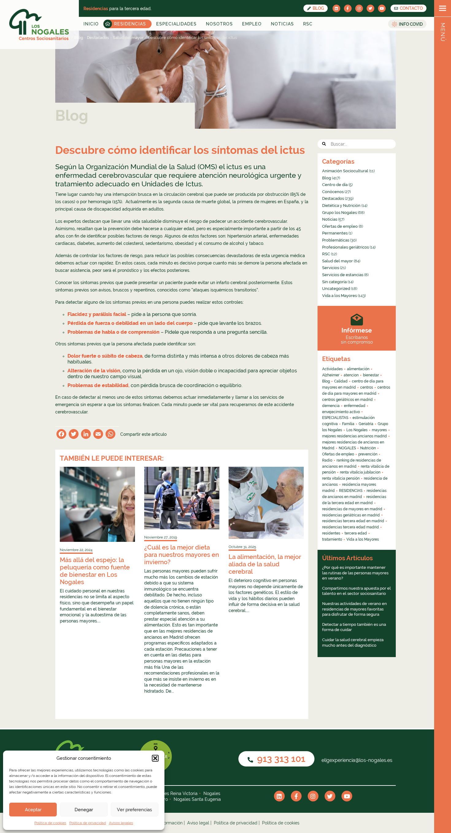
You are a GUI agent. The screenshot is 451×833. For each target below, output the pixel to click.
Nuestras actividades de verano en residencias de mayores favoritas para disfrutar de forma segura (354, 609)
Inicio (91, 23)
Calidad (341, 381)
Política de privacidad (87, 823)
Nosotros (219, 23)
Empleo (252, 23)
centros (366, 387)
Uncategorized (336, 288)
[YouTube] (382, 8)
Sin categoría (334, 282)
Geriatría (366, 424)
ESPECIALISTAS (335, 418)
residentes (331, 533)
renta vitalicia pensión (341, 478)
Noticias (282, 23)
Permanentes (335, 233)
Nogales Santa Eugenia (197, 799)
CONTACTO (411, 8)
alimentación (358, 369)
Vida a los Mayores (339, 295)
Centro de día (335, 184)
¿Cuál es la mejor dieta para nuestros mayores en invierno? (181, 555)
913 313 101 (280, 758)
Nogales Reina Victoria (175, 793)
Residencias (130, 23)
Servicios (330, 267)
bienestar (371, 375)
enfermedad (354, 406)
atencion (351, 375)
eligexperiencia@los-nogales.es (356, 760)
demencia (331, 406)
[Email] (98, 434)
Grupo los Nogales (339, 212)
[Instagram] (359, 8)
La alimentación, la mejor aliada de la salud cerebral (265, 564)
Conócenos (333, 191)
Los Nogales (357, 430)
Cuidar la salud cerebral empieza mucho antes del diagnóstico (353, 642)
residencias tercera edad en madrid (353, 521)
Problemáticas (335, 240)
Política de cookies (50, 823)
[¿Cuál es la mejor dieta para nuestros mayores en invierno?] (181, 498)
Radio (327, 460)
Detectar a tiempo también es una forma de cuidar (354, 627)
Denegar (84, 809)
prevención (367, 454)
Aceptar (33, 809)
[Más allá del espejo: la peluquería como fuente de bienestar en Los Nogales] (97, 504)
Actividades (332, 369)
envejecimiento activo (341, 412)
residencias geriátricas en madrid (351, 515)
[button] (155, 758)
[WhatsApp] (110, 434)
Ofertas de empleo (340, 226)
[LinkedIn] (336, 8)
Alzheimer (330, 375)
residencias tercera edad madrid (350, 527)
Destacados (98, 37)
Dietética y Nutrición (341, 205)
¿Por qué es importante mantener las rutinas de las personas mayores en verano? (355, 572)
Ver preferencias (134, 809)
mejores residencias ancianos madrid (354, 436)
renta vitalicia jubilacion (360, 472)
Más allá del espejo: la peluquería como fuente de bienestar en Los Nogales (95, 571)
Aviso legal (198, 822)
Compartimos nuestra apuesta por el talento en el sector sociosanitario (356, 591)
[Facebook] (348, 8)
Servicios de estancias (342, 274)
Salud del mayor (128, 37)
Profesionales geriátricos (345, 247)
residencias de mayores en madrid (352, 509)
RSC (308, 23)
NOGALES (347, 448)
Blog (318, 8)
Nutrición (368, 448)
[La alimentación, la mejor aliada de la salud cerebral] (266, 503)
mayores (379, 430)
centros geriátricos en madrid (347, 399)
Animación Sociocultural (345, 171)
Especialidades (176, 23)
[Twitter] (370, 8)
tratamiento (332, 539)
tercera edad (356, 533)
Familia (348, 424)
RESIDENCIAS (350, 491)
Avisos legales (121, 823)
